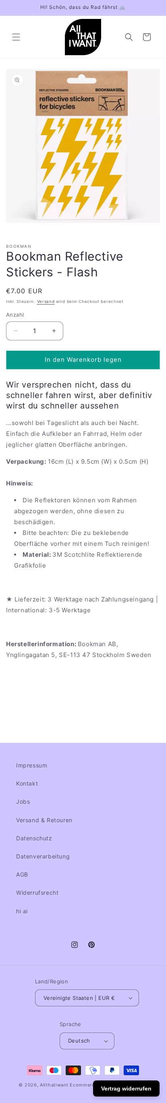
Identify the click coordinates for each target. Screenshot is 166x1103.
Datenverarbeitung (43, 856)
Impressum (31, 765)
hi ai (22, 911)
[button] (16, 37)
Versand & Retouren (44, 820)
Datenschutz (34, 838)
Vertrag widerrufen (126, 1088)
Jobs (23, 801)
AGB (22, 874)
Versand (46, 301)
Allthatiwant (54, 1085)
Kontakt (27, 783)
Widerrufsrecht (37, 892)
